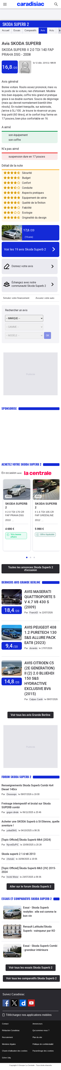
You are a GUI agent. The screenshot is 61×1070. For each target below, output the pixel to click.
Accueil (5, 30)
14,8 (11, 681)
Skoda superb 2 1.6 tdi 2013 (18, 854)
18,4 (11, 610)
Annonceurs (38, 1024)
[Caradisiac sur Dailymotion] (23, 1003)
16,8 (9, 67)
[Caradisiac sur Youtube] (31, 1003)
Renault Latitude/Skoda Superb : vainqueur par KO (39, 928)
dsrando (33, 648)
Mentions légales (9, 1044)
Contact (5, 1024)
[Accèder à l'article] (12, 912)
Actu (51, 30)
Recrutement (7, 1037)
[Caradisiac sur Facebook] (6, 1003)
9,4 (12, 646)
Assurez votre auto (45, 298)
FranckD (33, 612)
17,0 (28, 230)
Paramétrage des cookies (43, 1051)
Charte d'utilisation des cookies (14, 1051)
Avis (43, 30)
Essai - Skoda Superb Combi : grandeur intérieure (40, 948)
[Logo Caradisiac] (30, 7)
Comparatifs (30, 30)
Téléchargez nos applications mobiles (29, 1014)
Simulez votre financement (16, 298)
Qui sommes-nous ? (41, 1030)
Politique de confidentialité (43, 1044)
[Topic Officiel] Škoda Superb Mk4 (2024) (26, 839)
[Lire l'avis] (12, 604)
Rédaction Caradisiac (11, 1030)
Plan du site (37, 1037)
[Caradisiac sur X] (15, 1003)
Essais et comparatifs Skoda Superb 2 (27, 899)
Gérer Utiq (6, 1058)
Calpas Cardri (36, 699)
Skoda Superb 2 (16, 24)
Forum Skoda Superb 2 (16, 777)
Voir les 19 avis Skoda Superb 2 (25, 249)
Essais (17, 30)
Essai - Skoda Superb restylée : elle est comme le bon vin (39, 911)
